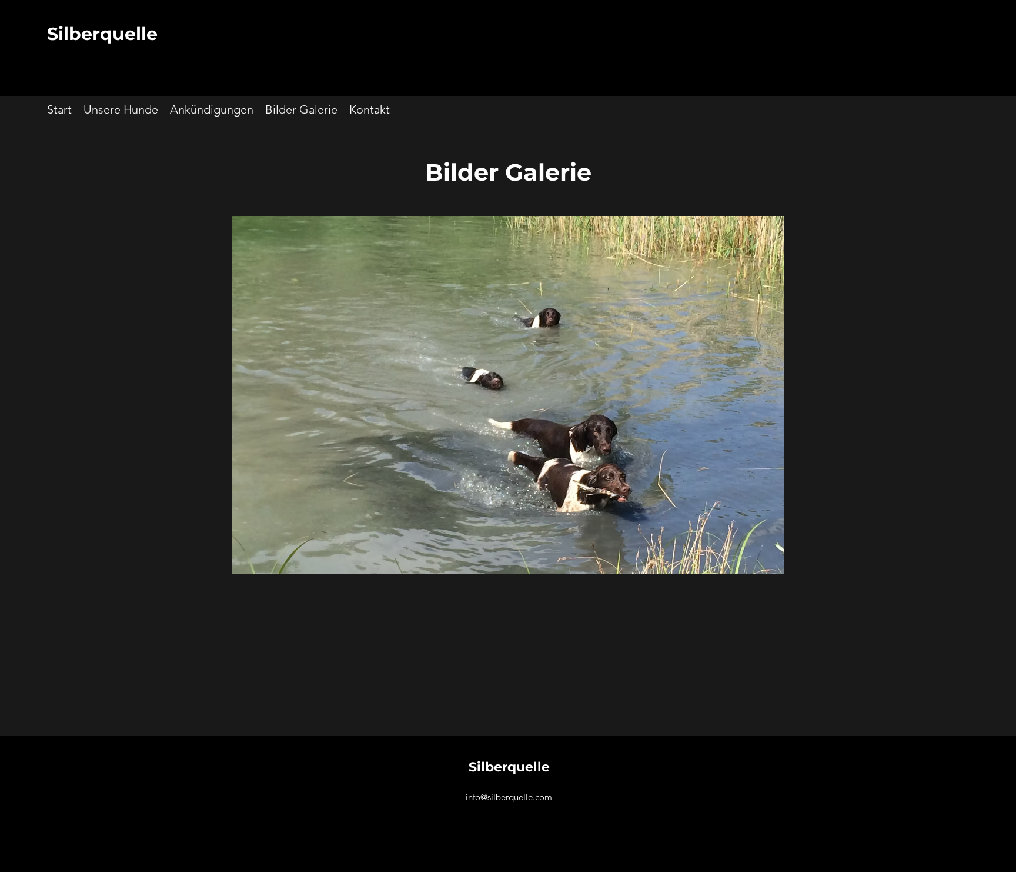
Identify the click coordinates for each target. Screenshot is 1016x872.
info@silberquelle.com (509, 797)
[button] (508, 395)
